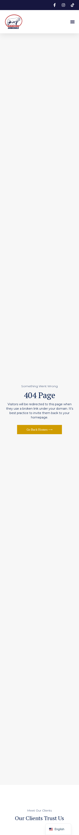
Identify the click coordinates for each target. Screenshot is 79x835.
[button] (72, 21)
